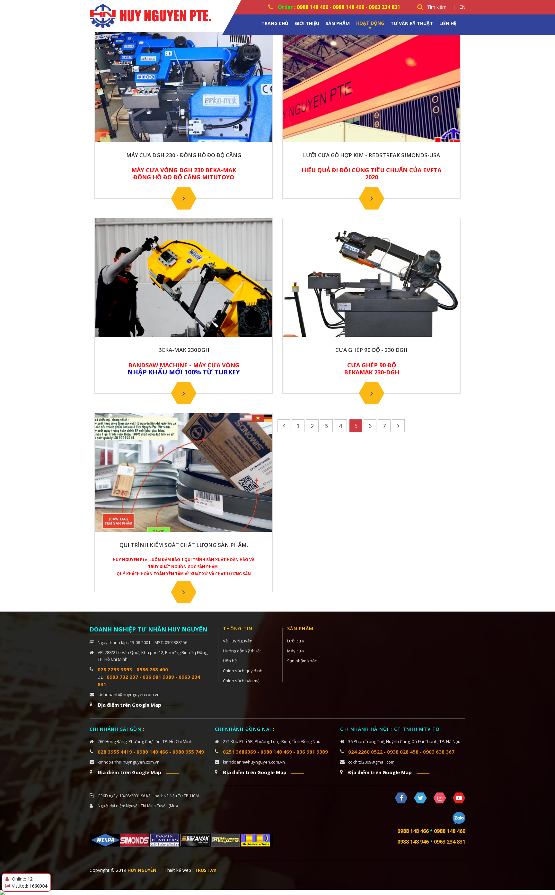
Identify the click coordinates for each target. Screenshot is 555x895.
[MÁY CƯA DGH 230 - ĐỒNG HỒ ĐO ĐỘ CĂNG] (184, 198)
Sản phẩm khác (302, 661)
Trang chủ (274, 23)
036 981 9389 (312, 751)
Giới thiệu (307, 23)
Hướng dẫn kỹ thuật (242, 651)
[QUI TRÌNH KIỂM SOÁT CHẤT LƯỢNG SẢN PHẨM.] (184, 592)
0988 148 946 (413, 841)
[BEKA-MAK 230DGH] (184, 393)
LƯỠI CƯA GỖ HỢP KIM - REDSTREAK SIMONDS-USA (371, 155)
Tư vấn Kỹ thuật (412, 23)
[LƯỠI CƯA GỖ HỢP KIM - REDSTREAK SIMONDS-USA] (371, 198)
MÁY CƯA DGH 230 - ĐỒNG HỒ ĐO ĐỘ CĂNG (183, 155)
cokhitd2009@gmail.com (371, 762)
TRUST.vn (205, 870)
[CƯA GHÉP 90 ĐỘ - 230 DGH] (371, 393)
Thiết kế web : (178, 870)
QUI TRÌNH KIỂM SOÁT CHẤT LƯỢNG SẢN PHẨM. (183, 545)
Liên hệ (447, 23)
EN (462, 7)
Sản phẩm (338, 23)
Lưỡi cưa (295, 641)
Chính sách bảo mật (242, 681)
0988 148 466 (413, 831)
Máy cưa (295, 651)
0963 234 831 (449, 841)
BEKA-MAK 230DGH (183, 350)
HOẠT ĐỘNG (370, 23)
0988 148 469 (276, 751)
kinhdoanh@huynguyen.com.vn (129, 694)
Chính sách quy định (242, 671)
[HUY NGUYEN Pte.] (154, 16)
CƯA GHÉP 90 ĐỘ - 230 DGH (371, 350)
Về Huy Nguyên (237, 641)
